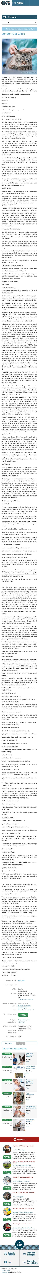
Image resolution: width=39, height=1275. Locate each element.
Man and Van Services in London (23, 1208)
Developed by (6, 1272)
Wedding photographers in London (23, 1192)
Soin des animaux (24, 1020)
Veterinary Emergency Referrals (30, 1055)
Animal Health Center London (31, 1067)
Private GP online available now (22, 1177)
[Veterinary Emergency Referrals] (19, 1058)
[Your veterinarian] (19, 1098)
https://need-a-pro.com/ (26, 1010)
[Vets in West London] (19, 1125)
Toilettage (22, 1150)
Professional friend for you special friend (23, 1162)
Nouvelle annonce (9, 1254)
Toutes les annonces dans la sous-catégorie (20, 29)
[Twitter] (20, 1043)
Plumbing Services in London (22, 1224)
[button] (19, 1244)
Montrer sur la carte (26, 999)
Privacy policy (6, 1270)
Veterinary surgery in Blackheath (29, 1081)
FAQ (9, 1262)
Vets (27, 1061)
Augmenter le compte (29, 1254)
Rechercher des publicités (29, 1262)
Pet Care (15, 1150)
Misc (13, 1197)
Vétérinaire (21, 1022)
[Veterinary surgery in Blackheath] (19, 1085)
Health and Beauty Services (20, 1181)
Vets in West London (30, 1120)
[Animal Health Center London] (19, 1072)
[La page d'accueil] (6, 3)
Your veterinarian (30, 1094)
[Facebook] (17, 1043)
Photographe (20, 1197)
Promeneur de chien (25, 1165)
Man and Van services (26, 1212)
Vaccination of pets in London (31, 1107)
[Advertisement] (19, 10)
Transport (15, 1212)
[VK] (23, 1043)
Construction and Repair (19, 1228)
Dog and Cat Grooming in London (23, 1146)
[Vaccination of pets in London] (19, 1111)
